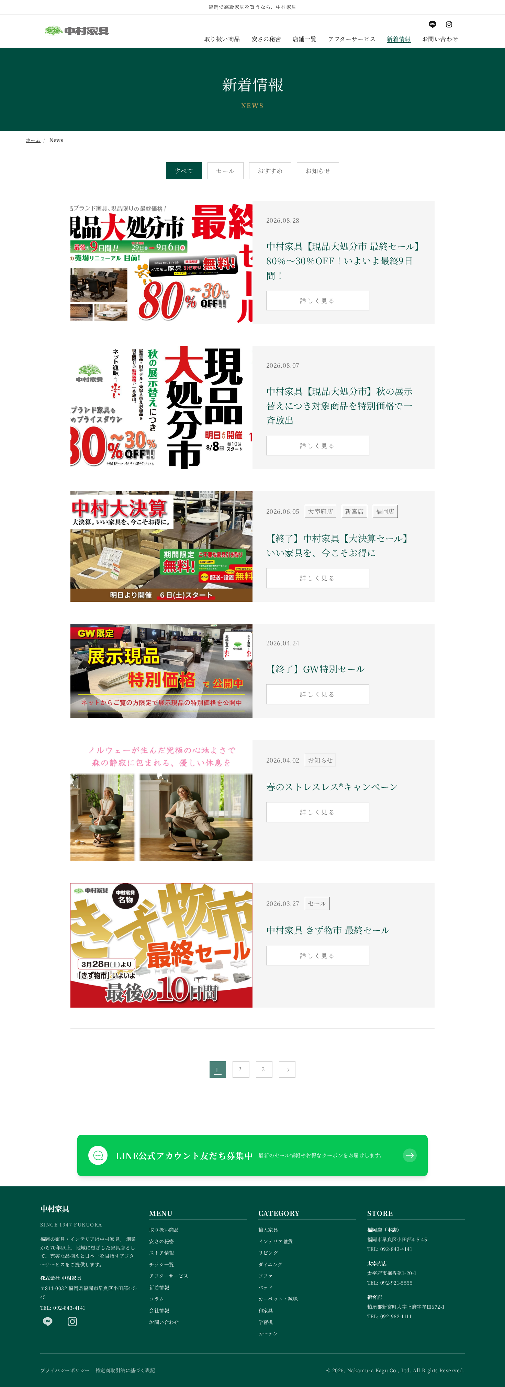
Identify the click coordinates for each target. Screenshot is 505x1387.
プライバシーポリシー (65, 1370)
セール (225, 170)
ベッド (265, 1287)
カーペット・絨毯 (278, 1298)
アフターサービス (169, 1275)
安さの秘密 (161, 1241)
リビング (268, 1252)
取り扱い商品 (164, 1229)
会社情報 (159, 1310)
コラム (156, 1298)
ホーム (33, 139)
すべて (184, 170)
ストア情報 (161, 1252)
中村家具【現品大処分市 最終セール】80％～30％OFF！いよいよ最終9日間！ (342, 261)
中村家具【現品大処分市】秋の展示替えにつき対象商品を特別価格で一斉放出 (339, 406)
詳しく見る (317, 300)
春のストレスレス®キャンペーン (332, 786)
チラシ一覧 (161, 1264)
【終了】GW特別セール (315, 668)
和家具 (265, 1310)
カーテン (268, 1333)
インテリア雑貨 (275, 1241)
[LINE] (47, 1321)
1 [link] (216, 1069)
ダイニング (270, 1264)
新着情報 (159, 1287)
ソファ (265, 1275)
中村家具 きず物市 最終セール (328, 929)
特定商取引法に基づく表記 (125, 1370)
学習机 (265, 1322)
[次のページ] (287, 1069)
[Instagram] (72, 1321)
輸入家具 (268, 1229)
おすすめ (270, 170)
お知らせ (317, 170)
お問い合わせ (164, 1322)
